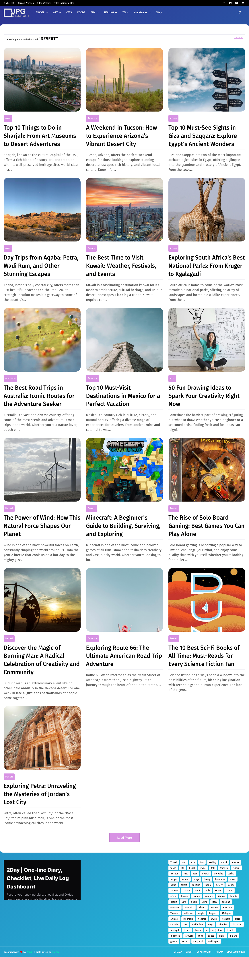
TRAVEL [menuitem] (40, 12)
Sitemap (178, 952)
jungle (201, 913)
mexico (214, 907)
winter (185, 879)
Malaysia (226, 913)
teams (187, 930)
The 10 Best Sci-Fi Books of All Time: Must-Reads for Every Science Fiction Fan (204, 656)
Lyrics (198, 930)
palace (186, 890)
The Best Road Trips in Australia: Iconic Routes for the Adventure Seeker (39, 396)
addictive (188, 913)
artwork (189, 936)
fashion (174, 890)
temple (230, 930)
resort (185, 941)
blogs (196, 879)
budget (173, 879)
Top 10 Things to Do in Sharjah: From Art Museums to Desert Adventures (40, 135)
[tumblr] (243, 3)
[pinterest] (230, 3)
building (226, 902)
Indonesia (175, 936)
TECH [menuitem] (125, 12)
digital (222, 936)
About (189, 952)
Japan (208, 885)
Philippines (197, 924)
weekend (175, 907)
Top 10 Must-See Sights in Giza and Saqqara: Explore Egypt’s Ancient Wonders (202, 135)
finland (233, 936)
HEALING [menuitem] (109, 12)
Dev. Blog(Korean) (236, 952)
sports (205, 873)
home (173, 885)
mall (184, 862)
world (224, 862)
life (182, 868)
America (92, 118)
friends (202, 907)
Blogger (56, 952)
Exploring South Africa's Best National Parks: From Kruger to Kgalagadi (206, 265)
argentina (217, 930)
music (233, 879)
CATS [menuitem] (69, 12)
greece (173, 941)
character (237, 924)
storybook (198, 941)
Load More (124, 838)
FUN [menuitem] (93, 12)
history (219, 885)
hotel (197, 890)
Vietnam (226, 919)
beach (91, 248)
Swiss (214, 919)
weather (202, 919)
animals (174, 919)
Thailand (174, 913)
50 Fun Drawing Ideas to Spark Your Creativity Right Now (204, 396)
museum (174, 873)
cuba (200, 936)
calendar (222, 924)
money (230, 885)
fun (202, 862)
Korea (218, 890)
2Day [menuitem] (159, 12)
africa (173, 118)
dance (211, 936)
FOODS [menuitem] (81, 12)
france (184, 896)
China (204, 902)
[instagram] (224, 3)
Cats (184, 902)
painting (196, 885)
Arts (172, 378)
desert (9, 508)
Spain (194, 902)
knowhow (220, 879)
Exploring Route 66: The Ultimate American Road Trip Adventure (124, 656)
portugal (174, 930)
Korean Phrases (26, 3)
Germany (227, 907)
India (207, 890)
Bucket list (9, 3)
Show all (238, 37)
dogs (210, 924)
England (213, 913)
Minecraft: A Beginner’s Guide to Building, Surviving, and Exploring (123, 525)
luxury (207, 879)
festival (236, 868)
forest (184, 885)
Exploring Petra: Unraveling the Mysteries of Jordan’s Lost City (40, 794)
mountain (188, 919)
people (196, 896)
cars (185, 924)
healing (212, 862)
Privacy (219, 952)
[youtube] (236, 3)
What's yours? (204, 952)
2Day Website (44, 3)
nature (229, 890)
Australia (10, 378)
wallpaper (213, 941)
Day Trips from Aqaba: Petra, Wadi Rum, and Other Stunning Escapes (41, 265)
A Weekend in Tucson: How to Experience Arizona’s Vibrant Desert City (121, 135)
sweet (203, 868)
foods (173, 868)
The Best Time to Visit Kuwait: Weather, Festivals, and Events (121, 265)
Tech (195, 873)
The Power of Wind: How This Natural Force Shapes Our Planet (42, 525)
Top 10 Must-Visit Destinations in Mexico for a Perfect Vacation (123, 396)
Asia (7, 118)
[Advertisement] (116, 885)
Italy (214, 902)
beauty (233, 896)
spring (231, 873)
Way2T (30, 952)
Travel (173, 862)
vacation (209, 896)
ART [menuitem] (55, 12)
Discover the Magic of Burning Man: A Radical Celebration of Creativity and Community (42, 660)
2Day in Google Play (64, 3)
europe (235, 862)
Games (221, 896)
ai (206, 930)
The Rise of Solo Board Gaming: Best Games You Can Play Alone (206, 525)
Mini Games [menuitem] (140, 12)
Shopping (218, 873)
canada (174, 924)
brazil (237, 919)
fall (213, 868)
